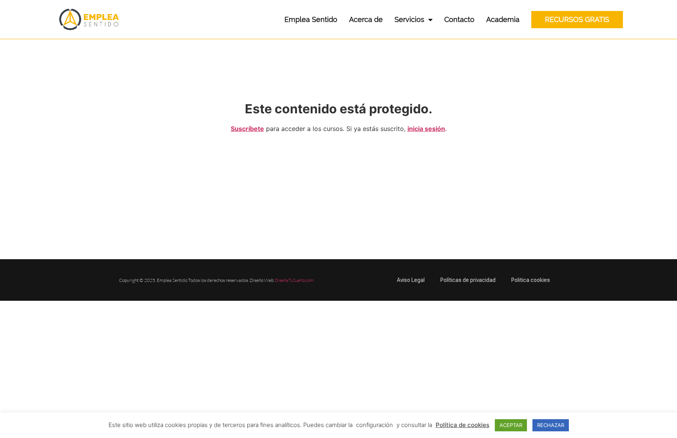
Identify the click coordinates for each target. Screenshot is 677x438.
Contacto (459, 19)
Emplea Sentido (310, 19)
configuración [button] (374, 425)
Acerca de (366, 19)
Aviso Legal (411, 280)
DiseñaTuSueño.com (294, 280)
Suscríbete (247, 129)
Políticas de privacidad (468, 280)
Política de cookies (462, 425)
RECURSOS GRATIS (577, 19)
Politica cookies (530, 280)
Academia (503, 19)
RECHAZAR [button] (550, 425)
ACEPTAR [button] (511, 425)
